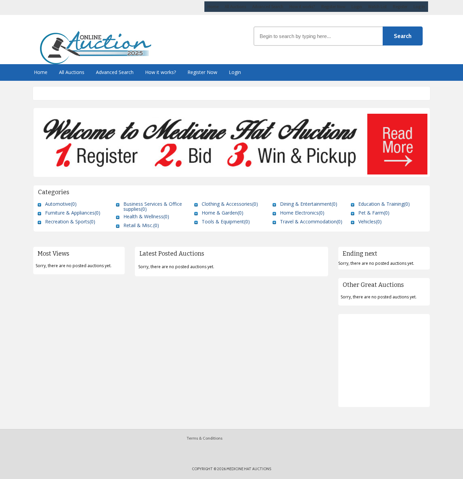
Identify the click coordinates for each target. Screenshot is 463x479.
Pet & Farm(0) (373, 212)
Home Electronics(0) (302, 212)
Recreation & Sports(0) (70, 221)
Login (356, 7)
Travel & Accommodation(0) (311, 221)
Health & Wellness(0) (146, 216)
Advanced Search (267, 7)
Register (400, 7)
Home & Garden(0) (222, 212)
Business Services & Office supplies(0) (152, 206)
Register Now (333, 7)
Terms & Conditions (204, 438)
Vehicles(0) (370, 221)
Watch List (377, 7)
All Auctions (235, 7)
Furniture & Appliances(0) (72, 212)
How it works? (302, 7)
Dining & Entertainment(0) (308, 204)
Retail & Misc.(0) (141, 225)
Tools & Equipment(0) (226, 221)
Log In (419, 7)
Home (213, 7)
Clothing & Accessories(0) (230, 204)
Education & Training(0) (384, 204)
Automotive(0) (61, 204)
